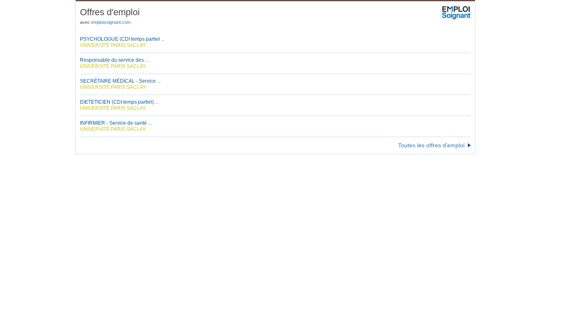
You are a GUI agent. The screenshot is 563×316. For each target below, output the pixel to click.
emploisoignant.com (111, 22)
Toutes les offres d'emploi (431, 145)
